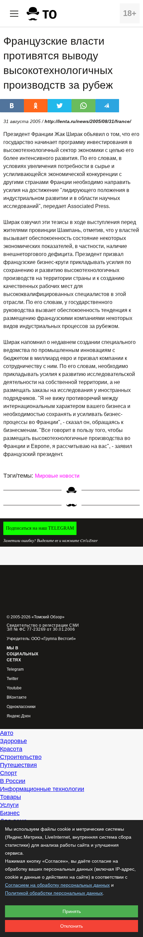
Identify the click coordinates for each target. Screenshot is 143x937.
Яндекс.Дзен (19, 716)
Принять (72, 911)
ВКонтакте (17, 697)
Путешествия (18, 765)
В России (12, 781)
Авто (6, 733)
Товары (10, 797)
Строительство (21, 757)
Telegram (15, 669)
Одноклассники (21, 707)
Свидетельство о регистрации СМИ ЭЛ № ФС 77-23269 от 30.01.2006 (43, 627)
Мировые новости (57, 476)
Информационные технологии (42, 789)
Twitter (12, 679)
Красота (11, 749)
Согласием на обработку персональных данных (57, 885)
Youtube (14, 688)
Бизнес (10, 813)
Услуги (9, 805)
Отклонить (71, 926)
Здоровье (13, 741)
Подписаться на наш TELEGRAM (40, 528)
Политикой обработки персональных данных (54, 893)
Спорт (8, 773)
